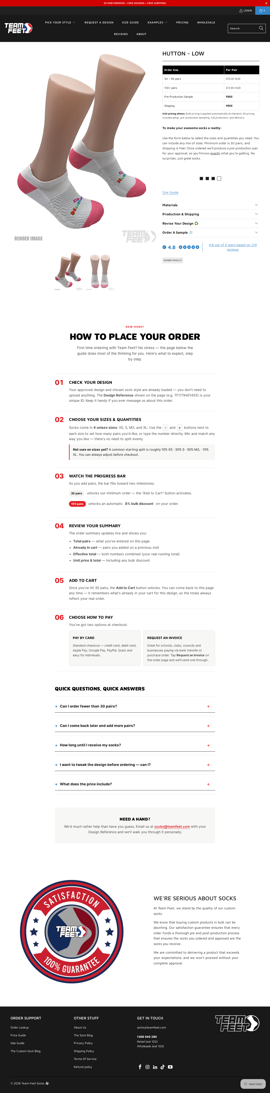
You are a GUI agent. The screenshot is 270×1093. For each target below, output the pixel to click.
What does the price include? (86, 784)
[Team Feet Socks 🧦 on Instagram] (148, 1067)
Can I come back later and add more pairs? (97, 726)
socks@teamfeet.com (172, 826)
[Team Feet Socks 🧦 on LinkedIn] (155, 1067)
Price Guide (18, 1035)
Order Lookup (20, 1027)
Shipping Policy (84, 1051)
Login (248, 10)
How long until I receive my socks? (90, 745)
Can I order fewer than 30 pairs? (88, 706)
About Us (80, 1027)
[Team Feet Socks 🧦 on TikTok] (163, 1067)
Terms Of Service (85, 1059)
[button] (60, 22)
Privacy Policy (83, 1043)
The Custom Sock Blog (25, 1051)
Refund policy (83, 1067)
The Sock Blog (83, 1035)
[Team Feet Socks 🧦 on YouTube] (170, 1067)
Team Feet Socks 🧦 (35, 1083)
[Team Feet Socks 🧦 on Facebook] (140, 1067)
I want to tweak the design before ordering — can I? (105, 765)
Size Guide (17, 1043)
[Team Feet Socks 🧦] (18, 28)
